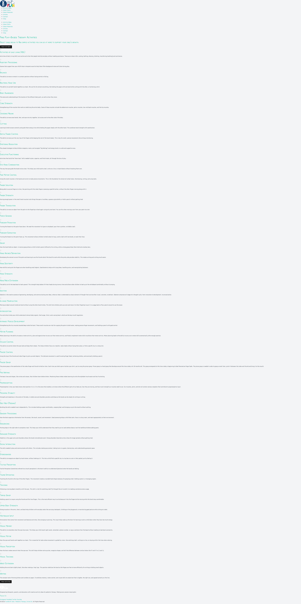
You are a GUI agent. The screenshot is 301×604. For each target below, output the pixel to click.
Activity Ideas (7, 8)
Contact (5, 17)
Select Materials (8, 12)
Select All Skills (6, 47)
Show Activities (5, 582)
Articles (5, 14)
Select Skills (7, 10)
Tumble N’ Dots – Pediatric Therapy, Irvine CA (18, 602)
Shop (4, 19)
